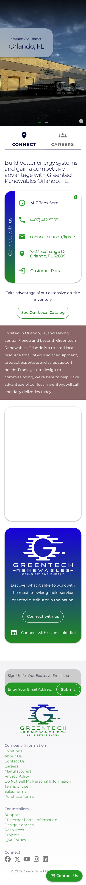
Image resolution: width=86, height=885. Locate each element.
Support (12, 815)
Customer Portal (46, 270)
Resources (14, 830)
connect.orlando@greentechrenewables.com (54, 236)
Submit (68, 689)
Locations (16, 39)
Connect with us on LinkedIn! (48, 633)
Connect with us (43, 616)
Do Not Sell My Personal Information (38, 781)
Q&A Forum (15, 840)
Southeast (33, 39)
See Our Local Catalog (43, 312)
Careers (12, 766)
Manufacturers (18, 771)
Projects (12, 835)
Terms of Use (16, 786)
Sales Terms (15, 791)
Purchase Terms (19, 796)
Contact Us (15, 761)
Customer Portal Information (31, 820)
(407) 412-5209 (44, 219)
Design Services (19, 825)
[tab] (24, 139)
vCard (75, 196)
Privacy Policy (17, 776)
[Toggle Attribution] (81, 121)
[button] (39, 122)
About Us (13, 756)
